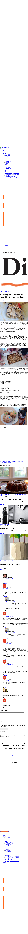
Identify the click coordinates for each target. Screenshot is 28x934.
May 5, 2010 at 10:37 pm (8, 680)
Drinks (6, 848)
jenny (3, 300)
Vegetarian (7, 838)
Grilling (6, 846)
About (4, 834)
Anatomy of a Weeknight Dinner (12, 857)
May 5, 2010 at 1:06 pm (8, 616)
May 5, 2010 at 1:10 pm (10, 601)
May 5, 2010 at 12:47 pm (8, 588)
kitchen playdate (16, 461)
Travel (6, 854)
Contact (4, 862)
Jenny (1, 504)
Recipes (4, 836)
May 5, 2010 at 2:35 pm (8, 643)
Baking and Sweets (4, 291)
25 (3, 533)
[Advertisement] (14, 443)
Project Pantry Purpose (10, 859)
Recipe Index (8, 851)
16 (3, 504)
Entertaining (7, 855)
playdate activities (7, 462)
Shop (4, 863)
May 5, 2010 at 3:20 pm (8, 664)
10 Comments (20, 300)
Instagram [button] (14, 755)
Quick (6, 839)
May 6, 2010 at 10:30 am (8, 703)
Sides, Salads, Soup (9, 842)
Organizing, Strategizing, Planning (12, 861)
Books (4, 835)
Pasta (6, 841)
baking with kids (3, 461)
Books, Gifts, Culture (9, 858)
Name (1, 721)
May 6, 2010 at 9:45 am (7, 692)
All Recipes (7, 850)
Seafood (7, 845)
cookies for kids (10, 461)
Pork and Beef (3, 524)
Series (4, 852)
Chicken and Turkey (9, 843)
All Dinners (7, 837)
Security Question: (4, 731)
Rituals (9, 291)
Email (1, 723)
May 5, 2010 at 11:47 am (8, 578)
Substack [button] (13, 753)
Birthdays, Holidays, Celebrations (15, 494)
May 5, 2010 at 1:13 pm (10, 632)
